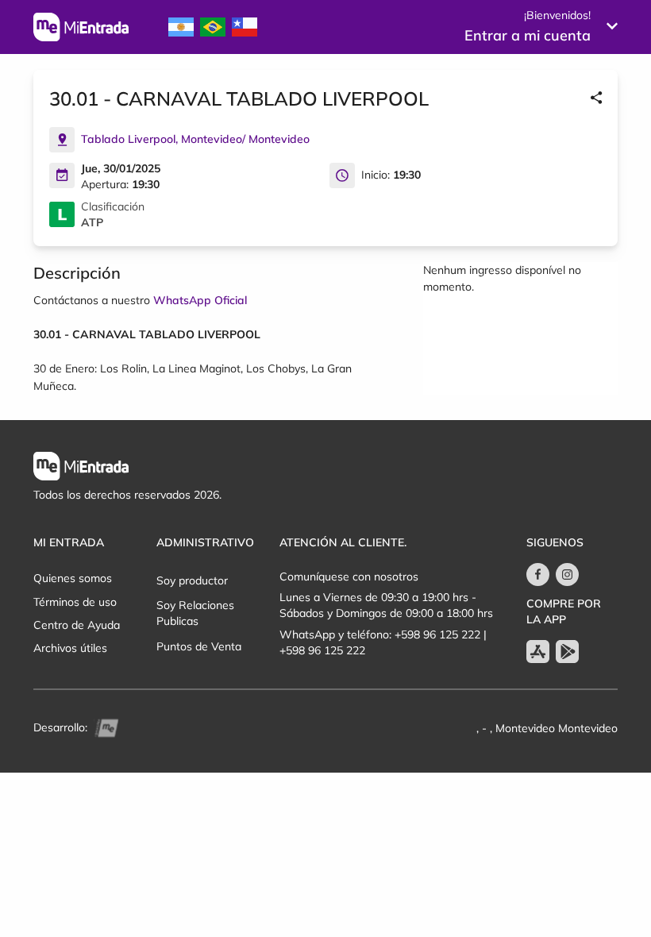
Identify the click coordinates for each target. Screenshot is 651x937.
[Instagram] (567, 574)
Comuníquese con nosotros (348, 576)
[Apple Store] (537, 651)
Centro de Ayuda (76, 625)
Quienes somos (72, 578)
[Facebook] (537, 574)
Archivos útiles (70, 648)
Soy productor (192, 580)
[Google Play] (567, 651)
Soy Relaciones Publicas (195, 613)
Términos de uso (75, 602)
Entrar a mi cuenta (527, 35)
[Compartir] (596, 98)
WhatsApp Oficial (200, 300)
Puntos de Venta (198, 646)
